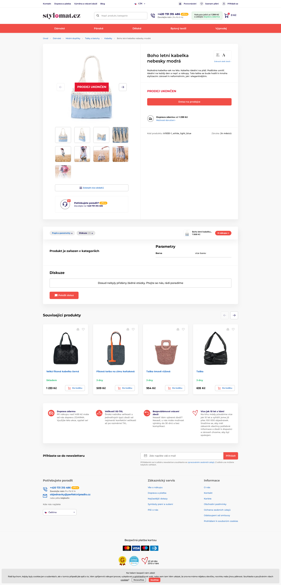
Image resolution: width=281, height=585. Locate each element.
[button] (123, 87)
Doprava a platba (62, 3)
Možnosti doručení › (166, 120)
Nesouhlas (139, 580)
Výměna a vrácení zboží (85, 3)
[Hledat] (97, 15)
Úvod (45, 38)
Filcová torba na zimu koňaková (115, 371)
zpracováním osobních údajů (201, 462)
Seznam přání (212, 3)
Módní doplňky (73, 38)
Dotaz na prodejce (189, 101)
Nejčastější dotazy (157, 498)
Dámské (57, 38)
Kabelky (108, 38)
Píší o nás (153, 509)
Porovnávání (190, 3)
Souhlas (155, 580)
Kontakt (47, 3)
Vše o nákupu (155, 487)
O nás (207, 487)
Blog (102, 3)
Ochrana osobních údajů (217, 509)
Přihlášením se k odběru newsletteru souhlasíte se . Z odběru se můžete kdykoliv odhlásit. (187, 463)
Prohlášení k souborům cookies (221, 521)
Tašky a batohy (92, 38)
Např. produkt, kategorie (114, 15)
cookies (124, 580)
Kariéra (207, 498)
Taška (199, 371)
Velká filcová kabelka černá (62, 371)
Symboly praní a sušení (160, 504)
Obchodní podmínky (215, 504)
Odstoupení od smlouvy (217, 515)
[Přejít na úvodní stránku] (61, 16)
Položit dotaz (66, 295)
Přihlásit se (232, 3)
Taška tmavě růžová (158, 371)
